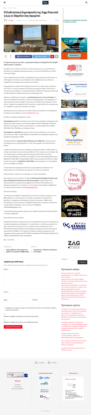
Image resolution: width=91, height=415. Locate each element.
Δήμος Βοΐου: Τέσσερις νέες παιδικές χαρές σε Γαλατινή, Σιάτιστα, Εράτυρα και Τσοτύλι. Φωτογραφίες (73, 343)
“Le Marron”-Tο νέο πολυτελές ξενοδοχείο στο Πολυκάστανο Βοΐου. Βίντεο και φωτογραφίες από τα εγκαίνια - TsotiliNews (73, 311)
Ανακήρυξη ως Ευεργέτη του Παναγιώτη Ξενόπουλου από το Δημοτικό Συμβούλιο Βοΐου (74, 328)
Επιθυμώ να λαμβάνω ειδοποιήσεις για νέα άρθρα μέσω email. (21, 322)
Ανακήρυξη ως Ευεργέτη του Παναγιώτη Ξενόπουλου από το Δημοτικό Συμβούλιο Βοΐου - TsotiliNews (74, 324)
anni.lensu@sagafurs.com (30, 113)
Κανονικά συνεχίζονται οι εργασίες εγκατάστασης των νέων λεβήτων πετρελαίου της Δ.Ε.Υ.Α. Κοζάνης (74, 275)
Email (6, 300)
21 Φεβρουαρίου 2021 (21, 20)
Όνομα (6, 292)
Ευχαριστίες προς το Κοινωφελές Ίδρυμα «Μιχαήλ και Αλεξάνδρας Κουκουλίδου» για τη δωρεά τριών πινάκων (74, 281)
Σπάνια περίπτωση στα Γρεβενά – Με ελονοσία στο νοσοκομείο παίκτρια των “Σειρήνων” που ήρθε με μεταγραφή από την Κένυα (73, 287)
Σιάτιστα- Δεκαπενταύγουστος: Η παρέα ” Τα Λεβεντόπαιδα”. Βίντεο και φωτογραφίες (72, 336)
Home (5, 8)
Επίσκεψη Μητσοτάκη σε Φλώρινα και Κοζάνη (73, 291)
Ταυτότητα (17, 385)
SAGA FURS (11, 240)
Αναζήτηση (64, 259)
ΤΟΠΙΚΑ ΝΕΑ (42, 20)
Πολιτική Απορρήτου (17, 389)
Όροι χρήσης (17, 387)
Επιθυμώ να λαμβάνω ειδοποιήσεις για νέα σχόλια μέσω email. (21, 316)
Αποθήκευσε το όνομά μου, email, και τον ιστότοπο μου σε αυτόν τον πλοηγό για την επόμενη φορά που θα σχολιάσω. (31, 309)
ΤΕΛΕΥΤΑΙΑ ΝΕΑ (12, 8)
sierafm (11, 20)
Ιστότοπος (35, 300)
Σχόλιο (6, 269)
